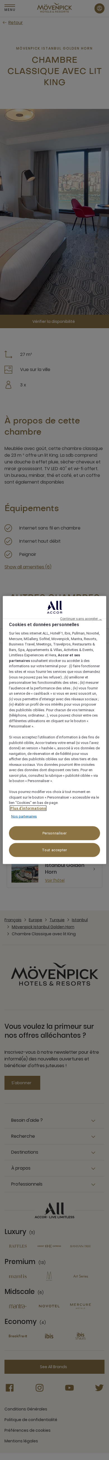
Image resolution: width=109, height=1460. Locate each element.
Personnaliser (54, 833)
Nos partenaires (24, 816)
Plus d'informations (28, 808)
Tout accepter (54, 850)
